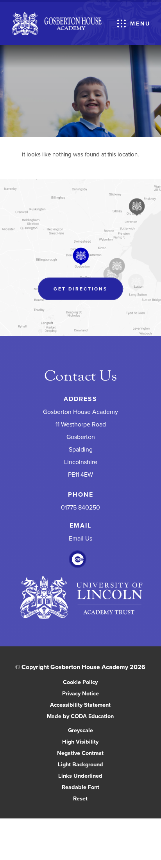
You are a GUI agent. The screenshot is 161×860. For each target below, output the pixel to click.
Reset (80, 798)
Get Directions (88, 292)
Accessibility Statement (80, 704)
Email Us (80, 538)
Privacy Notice (80, 693)
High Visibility (80, 741)
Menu (140, 23)
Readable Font (80, 787)
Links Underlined (80, 775)
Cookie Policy (80, 682)
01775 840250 (80, 507)
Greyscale (80, 730)
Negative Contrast (80, 753)
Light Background (80, 764)
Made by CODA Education (88, 716)
